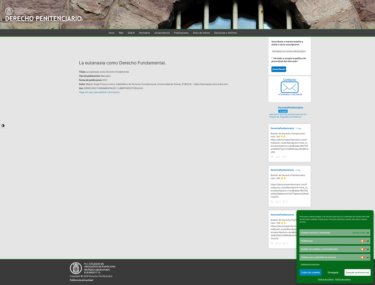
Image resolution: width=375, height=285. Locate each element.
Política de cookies (326, 279)
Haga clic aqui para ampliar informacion (99, 92)
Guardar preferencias (357, 272)
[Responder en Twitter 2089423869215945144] (272, 157)
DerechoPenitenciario (282, 128)
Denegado (333, 272)
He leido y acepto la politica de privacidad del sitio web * (288, 60)
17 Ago (298, 128)
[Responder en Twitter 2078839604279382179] (272, 243)
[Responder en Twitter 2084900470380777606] (272, 201)
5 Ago (298, 170)
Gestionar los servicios (310, 264)
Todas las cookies (310, 272)
